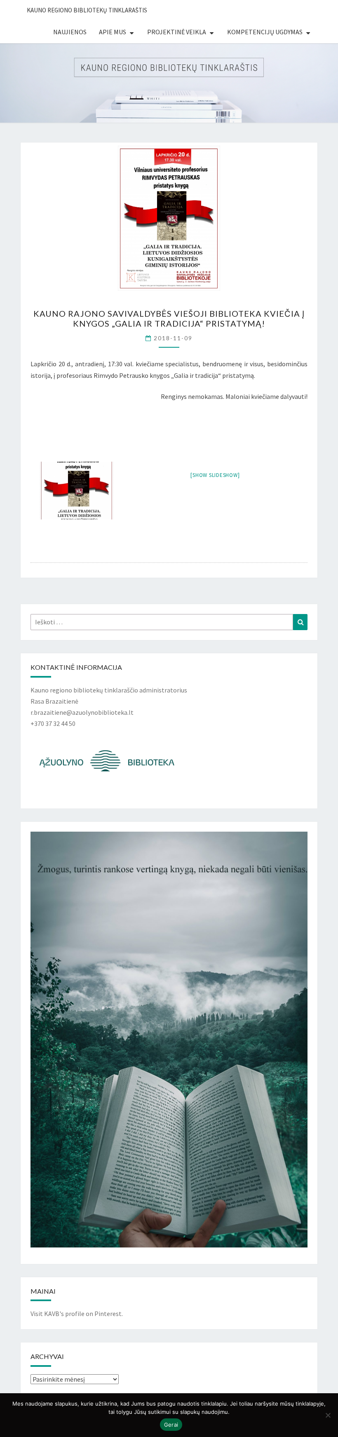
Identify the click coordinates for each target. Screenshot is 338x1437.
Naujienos (70, 32)
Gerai (171, 1424)
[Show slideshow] (214, 475)
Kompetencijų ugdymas (265, 32)
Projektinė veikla (176, 32)
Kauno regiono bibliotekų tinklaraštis (87, 10)
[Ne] (328, 1415)
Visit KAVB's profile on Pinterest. (77, 1313)
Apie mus (112, 32)
